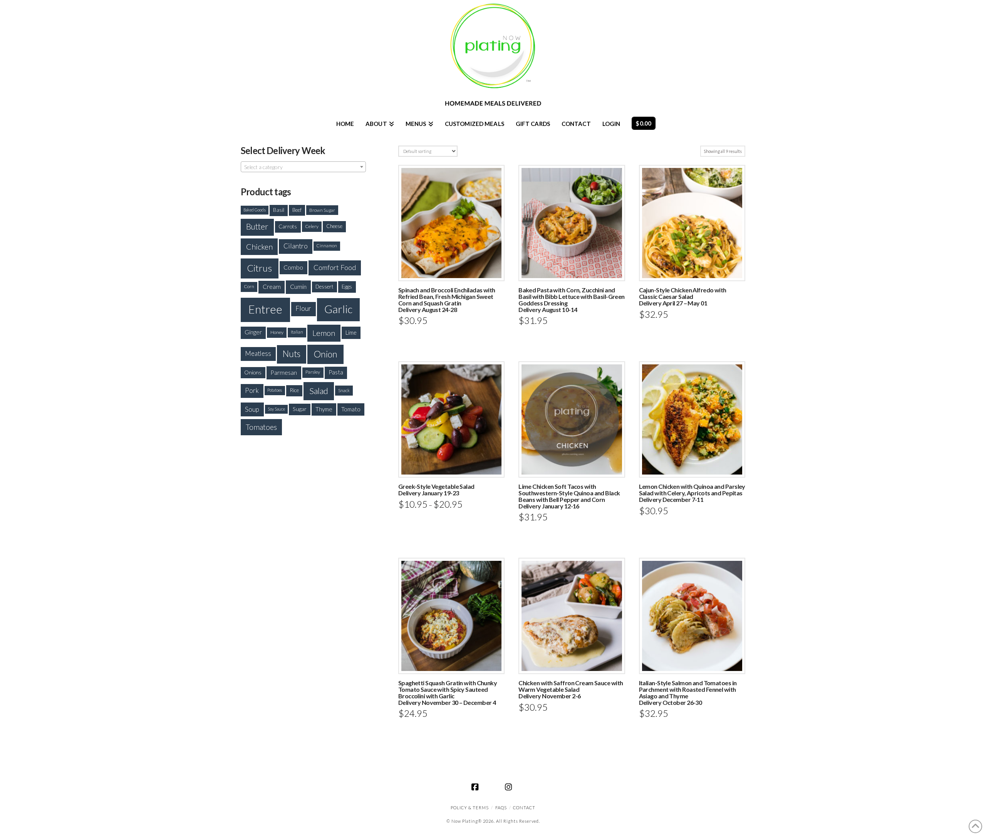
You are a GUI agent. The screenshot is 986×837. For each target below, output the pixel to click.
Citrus (259, 267)
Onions (253, 372)
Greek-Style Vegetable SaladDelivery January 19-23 (436, 489)
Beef (297, 210)
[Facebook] (476, 787)
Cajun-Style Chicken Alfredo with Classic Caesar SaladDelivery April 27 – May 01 (682, 296)
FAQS (501, 807)
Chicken (259, 246)
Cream (272, 286)
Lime (351, 332)
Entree (265, 309)
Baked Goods (254, 209)
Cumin (298, 286)
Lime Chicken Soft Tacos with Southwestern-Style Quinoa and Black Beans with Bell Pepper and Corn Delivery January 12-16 (569, 496)
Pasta (336, 372)
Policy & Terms (470, 807)
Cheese (334, 226)
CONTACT (524, 807)
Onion (325, 354)
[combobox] (303, 166)
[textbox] (303, 167)
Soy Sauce (276, 408)
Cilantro (295, 246)
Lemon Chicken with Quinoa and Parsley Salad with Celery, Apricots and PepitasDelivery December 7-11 (692, 493)
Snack (344, 390)
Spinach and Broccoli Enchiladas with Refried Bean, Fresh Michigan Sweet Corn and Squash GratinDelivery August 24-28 (446, 299)
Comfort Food (335, 267)
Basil (278, 210)
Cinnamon (326, 245)
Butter (257, 226)
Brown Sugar (322, 210)
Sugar (300, 409)
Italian (297, 331)
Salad (318, 391)
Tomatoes (261, 427)
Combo (293, 267)
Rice (294, 390)
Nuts (291, 354)
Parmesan (283, 372)
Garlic (338, 309)
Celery (312, 226)
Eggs (347, 286)
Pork (252, 390)
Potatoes (274, 390)
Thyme (323, 409)
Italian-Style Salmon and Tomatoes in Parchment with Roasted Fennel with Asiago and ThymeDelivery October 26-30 (688, 692)
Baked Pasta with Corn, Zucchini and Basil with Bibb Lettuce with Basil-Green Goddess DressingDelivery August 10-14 (571, 299)
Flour (303, 308)
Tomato (351, 409)
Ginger (253, 332)
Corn (249, 286)
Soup (252, 409)
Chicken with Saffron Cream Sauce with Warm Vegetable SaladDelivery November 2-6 (570, 689)
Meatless (258, 353)
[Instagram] (509, 787)
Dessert (324, 286)
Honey (276, 332)
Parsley (312, 372)
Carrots (287, 226)
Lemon (323, 332)
